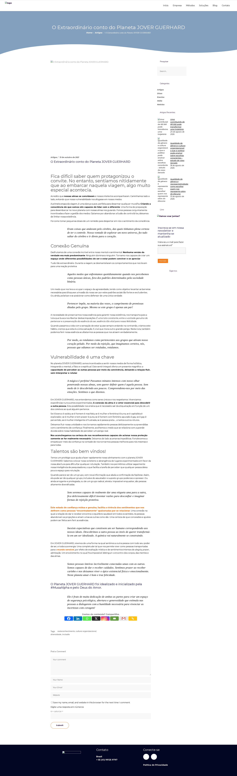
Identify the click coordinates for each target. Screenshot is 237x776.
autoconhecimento (66, 631)
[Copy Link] (132, 618)
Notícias (160, 104)
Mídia (159, 101)
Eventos (160, 97)
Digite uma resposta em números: (67, 707)
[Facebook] (68, 618)
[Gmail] (123, 618)
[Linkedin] (78, 618)
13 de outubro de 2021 (69, 157)
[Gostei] (51, 167)
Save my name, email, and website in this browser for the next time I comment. (91, 702)
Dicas (159, 93)
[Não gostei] (58, 167)
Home (89, 33)
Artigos (98, 33)
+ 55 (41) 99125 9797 (106, 760)
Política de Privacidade (155, 765)
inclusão (66, 634)
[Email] (114, 618)
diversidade (56, 634)
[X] (96, 618)
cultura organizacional (86, 631)
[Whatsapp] (87, 618)
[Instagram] (105, 618)
